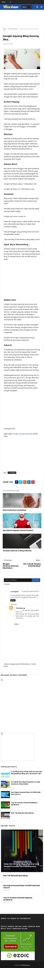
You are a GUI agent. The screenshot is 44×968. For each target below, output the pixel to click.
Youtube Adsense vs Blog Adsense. (17, 551)
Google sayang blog (20, 434)
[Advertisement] (22, 280)
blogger (36, 580)
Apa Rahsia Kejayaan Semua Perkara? (18, 530)
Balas (13, 600)
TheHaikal (19, 608)
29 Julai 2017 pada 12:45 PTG (30, 591)
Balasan (14, 604)
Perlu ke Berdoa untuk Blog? (14, 510)
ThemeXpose (25, 965)
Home (4, 29)
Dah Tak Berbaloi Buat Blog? (22, 813)
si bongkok (14, 591)
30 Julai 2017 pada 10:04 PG (31, 610)
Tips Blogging (12, 29)
